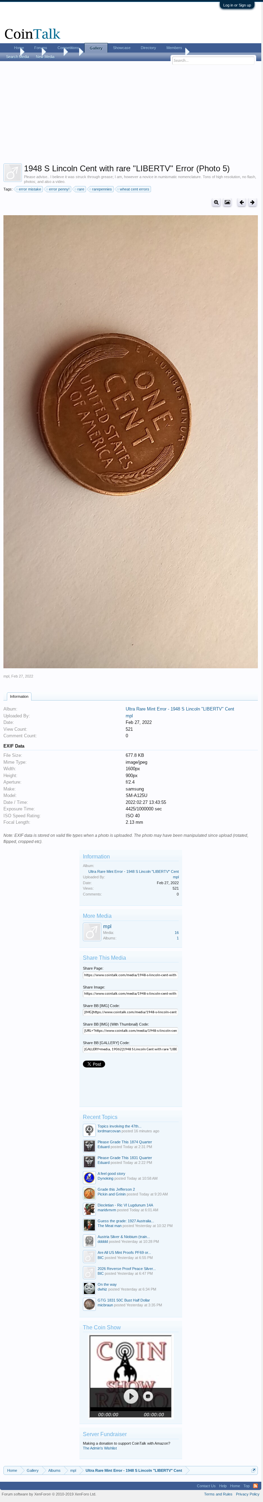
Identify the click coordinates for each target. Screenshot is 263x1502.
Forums (40, 48)
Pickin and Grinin (112, 1194)
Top (246, 1486)
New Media (45, 57)
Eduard (104, 1147)
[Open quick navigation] (253, 1470)
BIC (101, 1258)
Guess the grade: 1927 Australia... (126, 1221)
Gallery (96, 48)
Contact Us (206, 1486)
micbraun (105, 1305)
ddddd (103, 1241)
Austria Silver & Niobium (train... (124, 1237)
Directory (148, 48)
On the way (107, 1284)
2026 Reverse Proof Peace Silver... (127, 1269)
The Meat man (110, 1226)
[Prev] (241, 202)
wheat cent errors (134, 189)
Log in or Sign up (237, 5)
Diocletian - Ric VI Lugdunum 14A (125, 1205)
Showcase (121, 48)
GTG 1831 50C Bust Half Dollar (124, 1300)
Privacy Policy (248, 1494)
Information (19, 696)
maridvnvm (107, 1210)
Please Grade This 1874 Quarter (125, 1142)
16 (177, 933)
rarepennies (102, 189)
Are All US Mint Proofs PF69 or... (124, 1252)
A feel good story (111, 1173)
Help (223, 1486)
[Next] (252, 202)
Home (19, 48)
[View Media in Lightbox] (227, 202)
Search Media (17, 57)
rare (80, 189)
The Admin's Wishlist (100, 1448)
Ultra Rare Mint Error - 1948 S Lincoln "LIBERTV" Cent (180, 709)
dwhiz (102, 1289)
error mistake (30, 189)
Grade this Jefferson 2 (116, 1189)
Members (174, 48)
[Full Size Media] (216, 202)
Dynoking (105, 1178)
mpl (6, 676)
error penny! (59, 189)
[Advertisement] (130, 114)
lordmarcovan (109, 1131)
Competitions (68, 48)
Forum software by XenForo (49, 1494)
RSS (255, 1485)
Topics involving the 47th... (119, 1126)
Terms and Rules (218, 1494)
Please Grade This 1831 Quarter (125, 1158)
